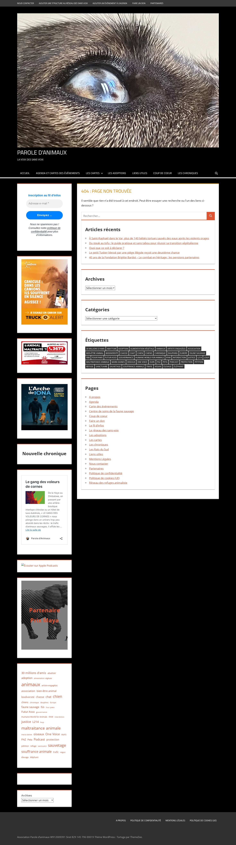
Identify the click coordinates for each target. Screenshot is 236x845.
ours (152, 362)
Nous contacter (25, 3)
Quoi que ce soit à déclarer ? (106, 248)
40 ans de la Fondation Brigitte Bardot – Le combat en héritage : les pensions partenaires (144, 257)
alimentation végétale (142, 348)
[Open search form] (216, 173)
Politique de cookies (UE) (104, 478)
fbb (88, 357)
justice (191, 357)
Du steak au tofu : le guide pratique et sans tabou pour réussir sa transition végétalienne (143, 243)
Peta (165, 362)
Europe (183, 353)
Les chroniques (188, 173)
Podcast (174, 362)
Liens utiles (139, 173)
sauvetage (115, 366)
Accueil (25, 173)
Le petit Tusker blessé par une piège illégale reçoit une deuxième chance (134, 252)
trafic (149, 366)
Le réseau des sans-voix (104, 430)
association (194, 348)
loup (206, 357)
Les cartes (93, 173)
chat (132, 353)
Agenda (94, 402)
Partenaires (156, 3)
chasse (124, 353)
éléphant (179, 366)
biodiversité (112, 353)
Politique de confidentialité (105, 473)
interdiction (179, 357)
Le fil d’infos (96, 425)
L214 (199, 357)
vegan (158, 366)
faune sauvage (197, 353)
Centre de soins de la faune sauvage (111, 411)
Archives (26, 795)
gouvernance (126, 357)
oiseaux (131, 362)
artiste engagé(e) (176, 348)
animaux (160, 348)
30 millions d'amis (95, 348)
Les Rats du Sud (99, 449)
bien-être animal (94, 353)
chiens (148, 353)
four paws (97, 357)
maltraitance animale (97, 362)
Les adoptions (117, 173)
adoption (123, 348)
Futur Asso (111, 357)
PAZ (159, 362)
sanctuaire (101, 366)
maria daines (118, 362)
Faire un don (138, 3)
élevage (167, 366)
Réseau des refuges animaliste (108, 483)
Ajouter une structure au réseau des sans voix (63, 3)
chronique (160, 353)
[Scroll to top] (230, 840)
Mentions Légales (100, 459)
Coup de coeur (162, 173)
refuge (89, 366)
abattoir (111, 348)
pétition (199, 362)
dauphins (173, 353)
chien (140, 353)
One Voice (142, 362)
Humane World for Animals (149, 357)
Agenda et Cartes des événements (58, 173)
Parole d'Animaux (42, 152)
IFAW (168, 357)
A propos (94, 397)
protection (186, 362)
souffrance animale (133, 366)
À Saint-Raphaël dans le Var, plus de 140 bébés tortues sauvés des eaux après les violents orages (149, 238)
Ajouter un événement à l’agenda (110, 3)
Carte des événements (103, 406)
